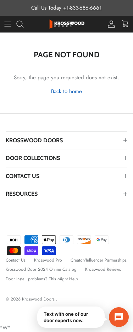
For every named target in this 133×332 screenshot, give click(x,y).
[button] (83, 317)
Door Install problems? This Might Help (42, 279)
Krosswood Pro (48, 260)
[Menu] (8, 24)
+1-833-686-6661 (82, 8)
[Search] (23, 24)
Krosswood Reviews (103, 269)
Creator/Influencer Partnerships (99, 260)
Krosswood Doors (39, 299)
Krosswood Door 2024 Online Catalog (41, 269)
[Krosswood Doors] (66, 24)
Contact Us (16, 260)
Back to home (66, 91)
